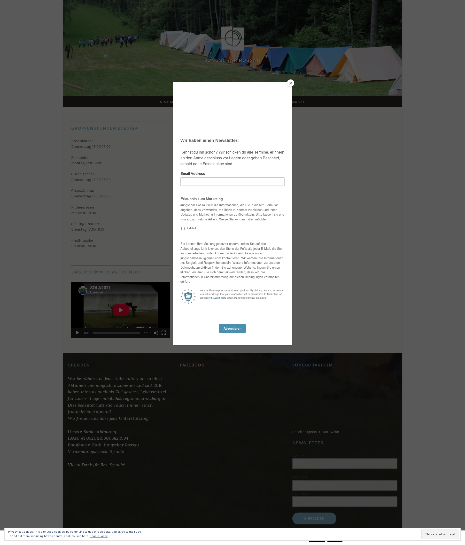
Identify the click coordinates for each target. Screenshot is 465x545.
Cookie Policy (99, 536)
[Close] (290, 83)
